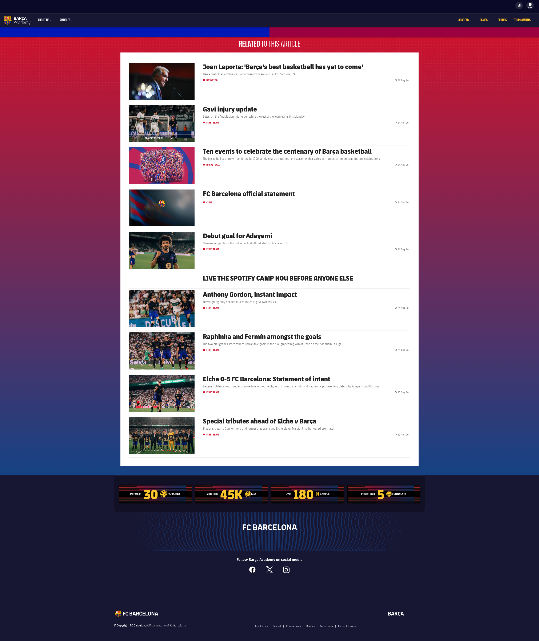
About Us (43, 20)
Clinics (502, 20)
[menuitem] (530, 4)
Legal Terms (261, 625)
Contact (277, 625)
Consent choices (347, 625)
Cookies (310, 625)
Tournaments (522, 20)
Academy (463, 20)
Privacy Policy (293, 625)
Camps (484, 20)
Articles (65, 20)
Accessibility (326, 625)
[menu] (530, 5)
